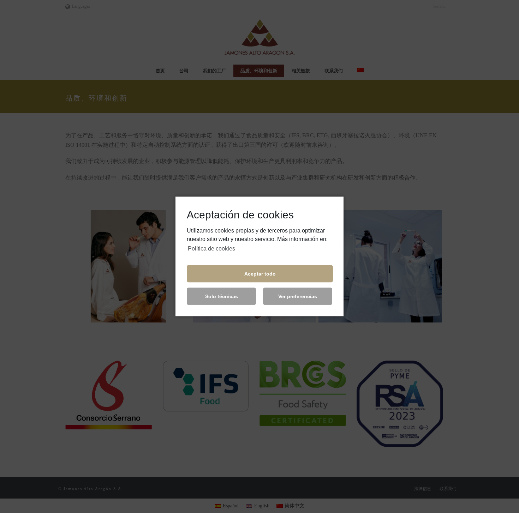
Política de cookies (211, 249)
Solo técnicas (221, 296)
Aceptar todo (260, 274)
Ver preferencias (297, 296)
